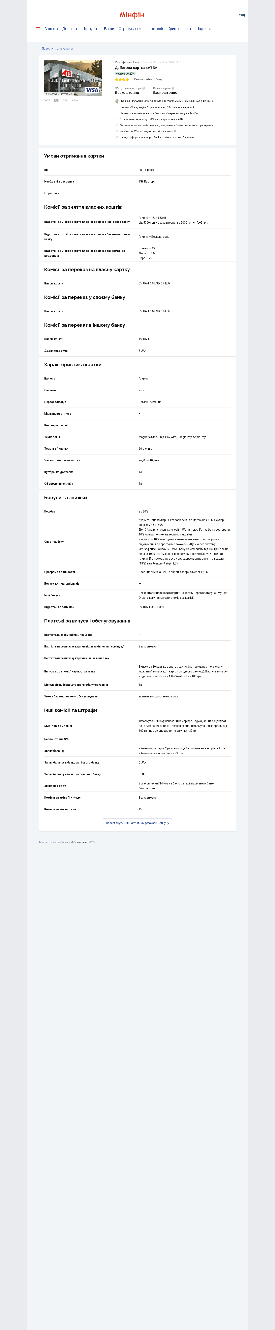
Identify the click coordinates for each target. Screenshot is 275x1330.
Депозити (71, 29)
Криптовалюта (180, 29)
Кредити (91, 29)
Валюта (51, 29)
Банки (109, 29)
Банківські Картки (59, 842)
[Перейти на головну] (137, 15)
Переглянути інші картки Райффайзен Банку (136, 823)
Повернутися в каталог (57, 48)
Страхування (130, 29)
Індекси (205, 29)
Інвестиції (154, 29)
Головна (43, 842)
